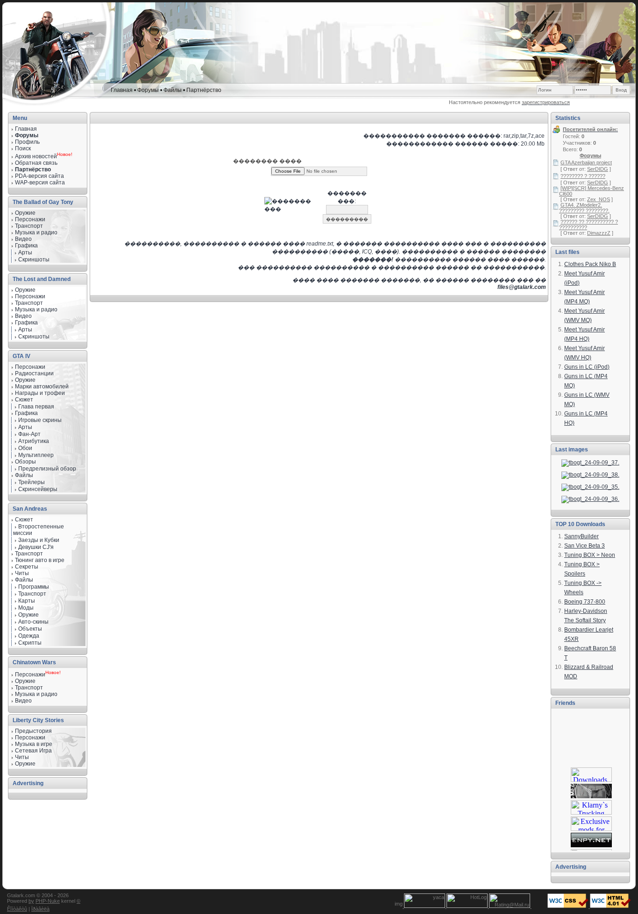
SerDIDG (597, 169)
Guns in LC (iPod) (587, 367)
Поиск (23, 148)
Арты (25, 252)
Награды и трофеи (40, 393)
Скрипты (30, 643)
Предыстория (33, 731)
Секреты (26, 566)
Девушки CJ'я (36, 547)
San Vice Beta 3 (584, 545)
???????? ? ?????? (582, 176)
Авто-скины (33, 622)
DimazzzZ (598, 233)
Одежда (28, 636)
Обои (25, 448)
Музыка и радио (36, 309)
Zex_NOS (598, 199)
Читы (22, 573)
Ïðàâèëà (40, 909)
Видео (23, 316)
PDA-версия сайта (39, 176)
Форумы (148, 90)
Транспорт (29, 553)
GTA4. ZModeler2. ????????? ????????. (584, 207)
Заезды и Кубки (38, 540)
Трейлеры (31, 482)
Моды (26, 608)
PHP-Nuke (47, 901)
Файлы (172, 90)
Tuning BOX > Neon (589, 555)
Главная (122, 90)
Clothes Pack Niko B (590, 264)
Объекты (30, 629)
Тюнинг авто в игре (39, 560)
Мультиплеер (36, 455)
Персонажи (30, 367)
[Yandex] (425, 906)
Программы (33, 587)
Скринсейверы (37, 489)
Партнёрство (203, 90)
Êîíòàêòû (17, 909)
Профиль (27, 142)
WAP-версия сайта (40, 182)
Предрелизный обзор (47, 468)
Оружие (25, 213)
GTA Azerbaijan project (586, 162)
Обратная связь (36, 163)
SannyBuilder (581, 536)
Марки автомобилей (42, 386)
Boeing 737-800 (584, 601)
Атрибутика (33, 441)
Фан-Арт (29, 434)
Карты (26, 601)
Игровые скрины (40, 420)
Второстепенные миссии (38, 529)
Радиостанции (34, 373)
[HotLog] (468, 906)
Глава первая (36, 406)
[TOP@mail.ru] (510, 906)
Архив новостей (36, 156)
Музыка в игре (33, 744)
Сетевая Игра (33, 750)
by (31, 901)
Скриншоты (34, 259)
